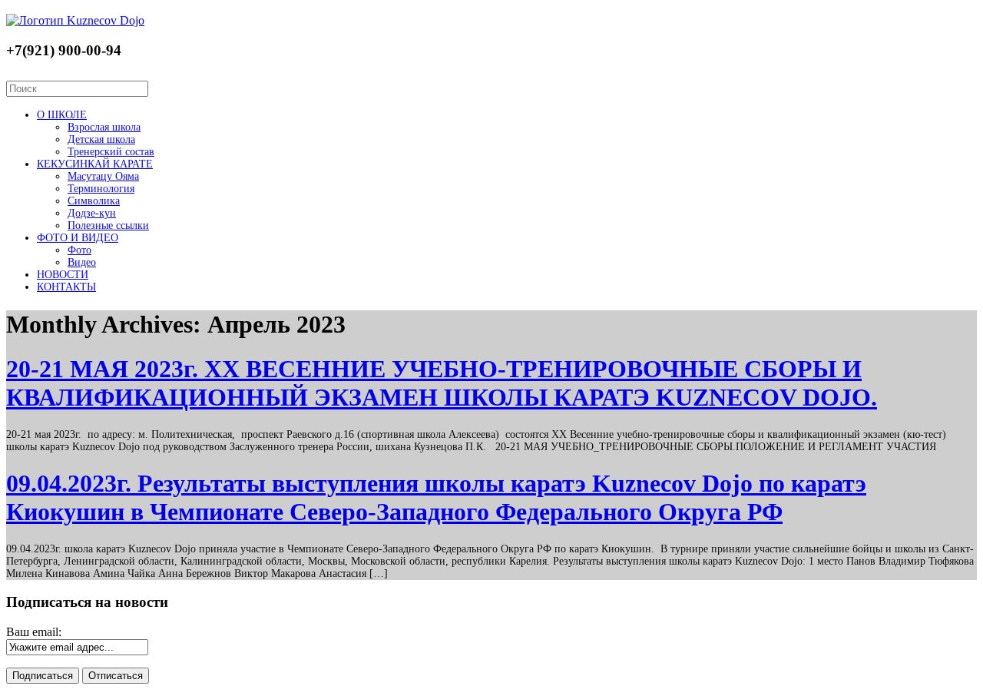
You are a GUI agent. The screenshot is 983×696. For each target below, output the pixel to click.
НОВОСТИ (62, 274)
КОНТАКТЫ (66, 287)
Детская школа (101, 139)
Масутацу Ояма (103, 176)
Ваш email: (33, 631)
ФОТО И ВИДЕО (77, 238)
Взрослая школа (104, 127)
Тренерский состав (111, 151)
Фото (79, 250)
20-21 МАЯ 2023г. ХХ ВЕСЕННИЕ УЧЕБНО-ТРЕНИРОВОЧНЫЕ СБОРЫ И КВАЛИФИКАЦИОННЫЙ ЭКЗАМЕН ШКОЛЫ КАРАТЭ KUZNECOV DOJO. (441, 383)
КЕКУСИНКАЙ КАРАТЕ (95, 164)
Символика (94, 201)
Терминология (101, 188)
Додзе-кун (92, 213)
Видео (82, 262)
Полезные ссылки (108, 225)
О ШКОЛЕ (62, 115)
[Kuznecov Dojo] (75, 20)
